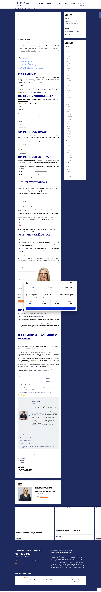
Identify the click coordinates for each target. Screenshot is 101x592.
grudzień (69, 82)
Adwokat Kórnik (63, 557)
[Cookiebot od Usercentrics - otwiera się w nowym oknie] (68, 283)
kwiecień (69, 53)
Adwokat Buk (63, 564)
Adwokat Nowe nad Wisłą (56, 559)
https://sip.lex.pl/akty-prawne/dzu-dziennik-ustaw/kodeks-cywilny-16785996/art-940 (36, 381)
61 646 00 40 (83, 2)
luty (68, 49)
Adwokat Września (56, 564)
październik (69, 78)
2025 (67, 61)
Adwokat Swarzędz (63, 562)
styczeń (68, 48)
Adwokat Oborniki (71, 561)
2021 (67, 140)
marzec (68, 51)
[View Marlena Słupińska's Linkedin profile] (30, 415)
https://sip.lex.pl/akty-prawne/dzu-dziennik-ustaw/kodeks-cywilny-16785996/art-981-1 (36, 392)
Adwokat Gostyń (55, 562)
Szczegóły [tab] (50, 287)
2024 (67, 84)
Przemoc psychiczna (65, 565)
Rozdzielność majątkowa (61, 567)
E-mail (19, 279)
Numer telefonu (21, 273)
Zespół (66, 4)
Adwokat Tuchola (63, 561)
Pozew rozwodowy (71, 567)
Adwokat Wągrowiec (70, 564)
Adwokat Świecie (54, 561)
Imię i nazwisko (21, 267)
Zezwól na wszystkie (67, 308)
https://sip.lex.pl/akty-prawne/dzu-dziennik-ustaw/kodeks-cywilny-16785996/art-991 (36, 378)
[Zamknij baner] (75, 283)
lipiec (68, 58)
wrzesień (69, 77)
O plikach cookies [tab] (68, 287)
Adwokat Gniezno (63, 556)
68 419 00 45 (83, 4)
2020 (67, 162)
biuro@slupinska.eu (25, 456)
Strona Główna (18, 8)
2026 (67, 46)
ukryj (25, 57)
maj (68, 54)
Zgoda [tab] (33, 287)
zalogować (24, 474)
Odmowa (34, 308)
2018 (67, 166)
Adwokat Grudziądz (55, 557)
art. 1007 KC (27, 364)
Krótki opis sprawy (21, 285)
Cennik (60, 4)
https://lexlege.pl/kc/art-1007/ (24, 384)
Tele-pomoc (41, 4)
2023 (67, 104)
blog (23, 8)
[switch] (42, 304)
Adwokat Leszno (71, 557)
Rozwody (49, 4)
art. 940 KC (48, 323)
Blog (55, 4)
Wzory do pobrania (56, 569)
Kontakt (73, 4)
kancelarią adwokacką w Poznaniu (44, 370)
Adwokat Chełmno (55, 556)
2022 (67, 121)
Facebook (100, 15)
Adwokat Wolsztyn (80, 564)
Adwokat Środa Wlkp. (77, 559)
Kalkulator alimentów (55, 565)
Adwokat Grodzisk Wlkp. (73, 556)
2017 (67, 175)
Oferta (34, 4)
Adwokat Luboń (79, 557)
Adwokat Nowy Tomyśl (67, 559)
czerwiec (69, 56)
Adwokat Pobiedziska (80, 562)
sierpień (69, 59)
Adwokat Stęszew (79, 561)
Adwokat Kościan (71, 562)
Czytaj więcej (18, 539)
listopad (69, 80)
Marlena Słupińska (35, 42)
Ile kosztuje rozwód (80, 567)
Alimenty (53, 567)
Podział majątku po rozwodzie (77, 565)
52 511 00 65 (83, 5)
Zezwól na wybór (50, 308)
